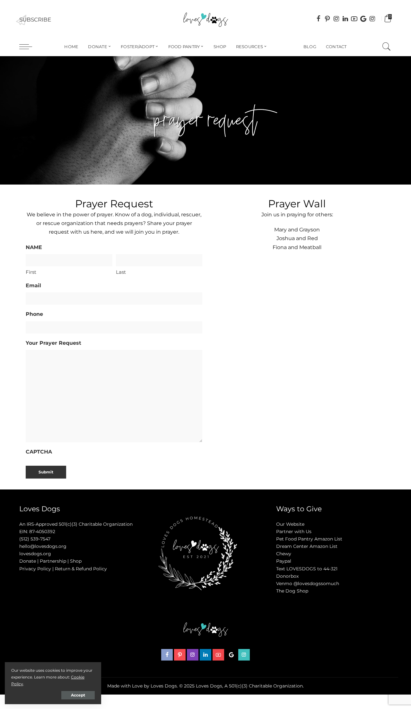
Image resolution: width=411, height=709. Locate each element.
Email (33, 285)
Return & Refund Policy (81, 568)
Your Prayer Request (53, 343)
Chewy (283, 553)
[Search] (386, 46)
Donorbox (287, 576)
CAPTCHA (39, 452)
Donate (27, 561)
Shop (76, 561)
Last (121, 272)
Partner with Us (293, 531)
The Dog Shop (292, 590)
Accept (78, 695)
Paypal (283, 561)
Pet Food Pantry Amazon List (309, 538)
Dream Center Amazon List (306, 546)
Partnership (53, 561)
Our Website (290, 524)
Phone (34, 314)
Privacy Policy (35, 568)
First (31, 272)
